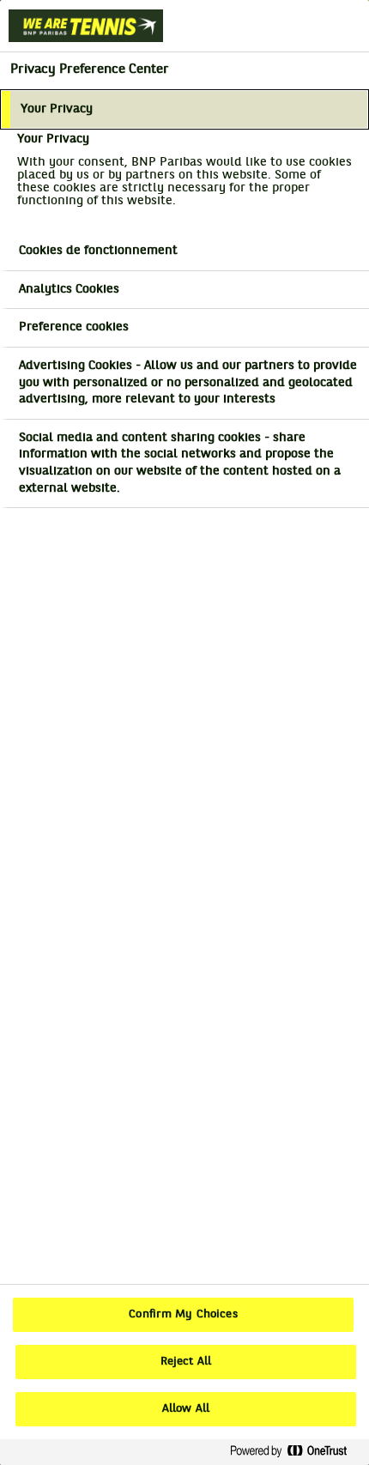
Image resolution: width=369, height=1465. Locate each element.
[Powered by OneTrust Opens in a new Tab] (295, 1451)
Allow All (185, 1409)
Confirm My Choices (183, 1315)
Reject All (185, 1362)
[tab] (184, 110)
